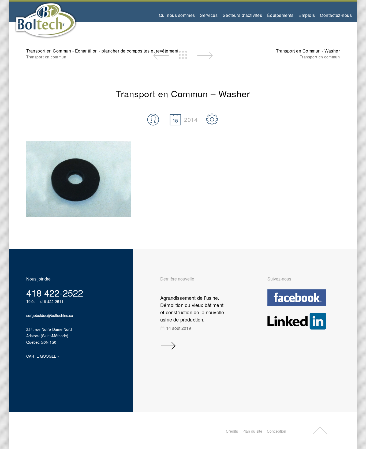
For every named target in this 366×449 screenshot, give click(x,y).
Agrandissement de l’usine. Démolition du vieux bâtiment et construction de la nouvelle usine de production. (192, 308)
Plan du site (252, 431)
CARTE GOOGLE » (42, 356)
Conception (276, 431)
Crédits (232, 431)
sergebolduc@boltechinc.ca (49, 315)
